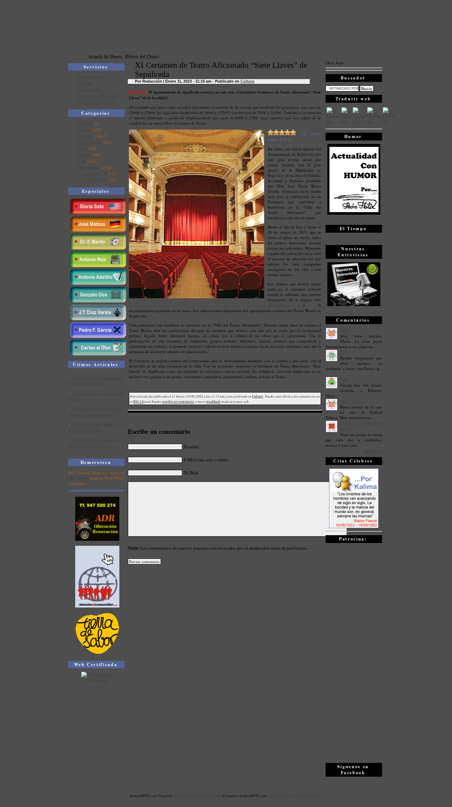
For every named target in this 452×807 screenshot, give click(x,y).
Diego (345, 330)
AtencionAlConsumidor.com (197, 796)
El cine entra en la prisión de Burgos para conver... (95, 443)
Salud (82, 161)
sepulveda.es (278, 305)
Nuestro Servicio (91, 77)
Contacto (85, 83)
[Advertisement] (354, 652)
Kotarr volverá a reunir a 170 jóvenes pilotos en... (97, 427)
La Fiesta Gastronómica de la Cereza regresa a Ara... (96, 381)
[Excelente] (293, 132)
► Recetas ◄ (95, 173)
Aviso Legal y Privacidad (98, 96)
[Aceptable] (276, 132)
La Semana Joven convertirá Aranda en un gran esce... (95, 412)
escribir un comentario (178, 401)
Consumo (85, 123)
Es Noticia (85, 136)
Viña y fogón (88, 168)
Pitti (343, 352)
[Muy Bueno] (287, 132)
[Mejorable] (270, 132)
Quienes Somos (89, 89)
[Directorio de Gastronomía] (97, 680)
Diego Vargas (351, 401)
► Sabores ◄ (95, 180)
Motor (82, 148)
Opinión (84, 155)
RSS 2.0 (138, 401)
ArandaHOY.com (253, 795)
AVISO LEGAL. (282, 796)
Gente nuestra (89, 142)
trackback (213, 401)
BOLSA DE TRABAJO (96, 102)
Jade (344, 379)
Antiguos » (373, 451)
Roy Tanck (79, 478)
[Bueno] (282, 132)
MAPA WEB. (310, 796)
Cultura (83, 129)
